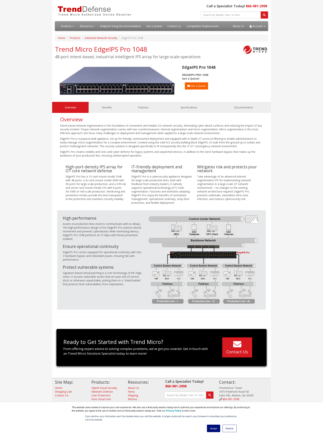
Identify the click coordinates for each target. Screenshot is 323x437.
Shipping (133, 395)
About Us (238, 26)
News (131, 391)
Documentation (243, 107)
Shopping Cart (63, 391)
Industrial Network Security (101, 38)
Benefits (107, 107)
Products (66, 26)
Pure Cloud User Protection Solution (103, 401)
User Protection (100, 395)
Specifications (189, 107)
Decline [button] (229, 428)
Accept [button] (213, 428)
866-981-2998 (256, 6)
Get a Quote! (154, 26)
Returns (132, 399)
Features (143, 107)
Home (61, 38)
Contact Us (174, 26)
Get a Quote (198, 86)
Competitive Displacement (203, 26)
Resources (86, 26)
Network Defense (102, 391)
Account (257, 26)
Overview (70, 107)
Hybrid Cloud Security (104, 388)
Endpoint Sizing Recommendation (120, 26)
